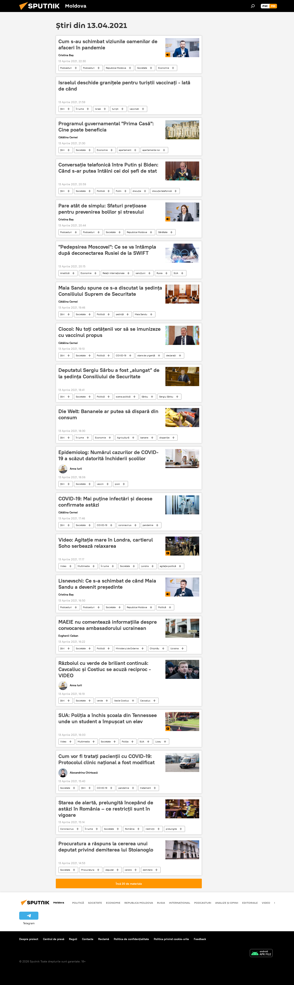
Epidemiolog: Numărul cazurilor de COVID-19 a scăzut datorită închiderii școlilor (108, 455)
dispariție (164, 437)
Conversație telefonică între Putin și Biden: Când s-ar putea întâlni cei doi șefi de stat (108, 167)
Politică (101, 190)
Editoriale (250, 902)
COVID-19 (121, 355)
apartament (125, 149)
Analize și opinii (226, 902)
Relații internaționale (113, 273)
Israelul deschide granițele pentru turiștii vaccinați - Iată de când (124, 85)
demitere (147, 869)
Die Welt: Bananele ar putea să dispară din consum (108, 414)
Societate (142, 67)
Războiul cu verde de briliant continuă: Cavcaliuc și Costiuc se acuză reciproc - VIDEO (104, 669)
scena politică (123, 396)
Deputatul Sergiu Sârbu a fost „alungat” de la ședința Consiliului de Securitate (108, 373)
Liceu (158, 741)
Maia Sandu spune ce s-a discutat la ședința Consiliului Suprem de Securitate (110, 291)
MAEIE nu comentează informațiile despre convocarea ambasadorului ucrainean (107, 625)
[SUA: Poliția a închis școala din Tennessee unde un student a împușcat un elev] (182, 721)
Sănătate (162, 232)
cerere (128, 869)
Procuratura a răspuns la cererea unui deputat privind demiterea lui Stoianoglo (105, 846)
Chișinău (154, 648)
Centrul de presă (53, 939)
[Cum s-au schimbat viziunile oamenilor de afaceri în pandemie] (182, 47)
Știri (62, 108)
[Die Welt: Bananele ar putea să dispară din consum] (182, 417)
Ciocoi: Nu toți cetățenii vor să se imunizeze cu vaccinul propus (109, 332)
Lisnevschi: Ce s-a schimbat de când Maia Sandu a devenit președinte (107, 584)
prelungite (171, 828)
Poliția (125, 741)
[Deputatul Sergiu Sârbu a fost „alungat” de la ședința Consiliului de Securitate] (182, 376)
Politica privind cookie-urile (171, 939)
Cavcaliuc (145, 700)
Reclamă (103, 939)
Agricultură (123, 437)
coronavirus (124, 525)
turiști (115, 108)
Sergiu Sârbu (166, 396)
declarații (171, 355)
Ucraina (174, 648)
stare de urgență (146, 355)
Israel (98, 108)
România (129, 828)
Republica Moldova (116, 67)
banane (144, 437)
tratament (145, 787)
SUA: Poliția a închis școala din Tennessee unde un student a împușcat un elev (107, 718)
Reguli (73, 939)
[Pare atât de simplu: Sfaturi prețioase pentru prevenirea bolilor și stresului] (182, 211)
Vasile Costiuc (121, 700)
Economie (163, 67)
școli (117, 483)
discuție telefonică (162, 190)
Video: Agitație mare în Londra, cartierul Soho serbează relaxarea (105, 543)
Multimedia (84, 566)
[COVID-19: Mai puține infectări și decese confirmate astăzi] (182, 504)
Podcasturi (66, 67)
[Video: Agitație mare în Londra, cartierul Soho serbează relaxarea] (182, 546)
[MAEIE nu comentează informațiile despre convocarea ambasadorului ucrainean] (182, 628)
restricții (150, 828)
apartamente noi (151, 149)
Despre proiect (28, 939)
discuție (137, 190)
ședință (120, 314)
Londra (145, 566)
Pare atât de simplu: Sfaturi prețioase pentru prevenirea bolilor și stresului (102, 208)
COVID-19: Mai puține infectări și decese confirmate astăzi (105, 501)
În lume (80, 108)
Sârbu (145, 396)
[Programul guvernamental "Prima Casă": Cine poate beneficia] (182, 129)
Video (63, 566)
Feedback (200, 939)
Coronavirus (67, 828)
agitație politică (168, 566)
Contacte (87, 939)
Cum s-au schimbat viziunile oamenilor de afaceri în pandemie (107, 44)
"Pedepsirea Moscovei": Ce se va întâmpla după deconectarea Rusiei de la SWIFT (107, 250)
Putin (118, 190)
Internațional (179, 902)
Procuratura (87, 869)
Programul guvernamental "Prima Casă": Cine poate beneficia (106, 126)
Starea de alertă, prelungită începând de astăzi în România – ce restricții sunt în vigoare (105, 808)
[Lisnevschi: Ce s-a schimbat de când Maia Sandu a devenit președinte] (182, 587)
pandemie (148, 525)
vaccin (100, 483)
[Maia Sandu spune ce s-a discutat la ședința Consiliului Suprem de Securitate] (182, 294)
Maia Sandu (141, 314)
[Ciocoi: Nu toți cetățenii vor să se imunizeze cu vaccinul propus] (182, 335)
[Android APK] (261, 953)
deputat (109, 869)
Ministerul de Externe (127, 648)
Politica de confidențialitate (131, 939)
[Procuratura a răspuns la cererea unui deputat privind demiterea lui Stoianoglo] (182, 849)
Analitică (64, 273)
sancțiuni (140, 273)
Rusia (159, 273)
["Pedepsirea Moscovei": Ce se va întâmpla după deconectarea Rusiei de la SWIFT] (182, 253)
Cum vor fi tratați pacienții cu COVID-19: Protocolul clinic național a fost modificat (106, 759)
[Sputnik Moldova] (41, 11)
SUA (176, 273)
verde (100, 700)
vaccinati (134, 108)
